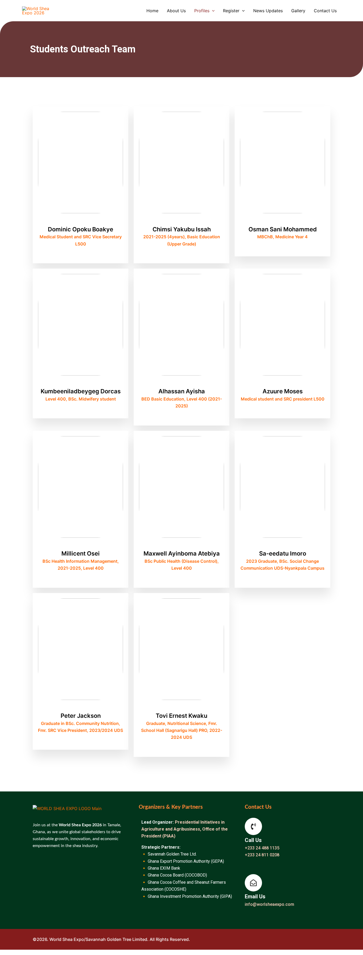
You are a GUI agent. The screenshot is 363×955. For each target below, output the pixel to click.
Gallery (298, 10)
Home (152, 10)
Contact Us (325, 10)
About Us (176, 10)
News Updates (268, 10)
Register (231, 10)
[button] (212, 10)
